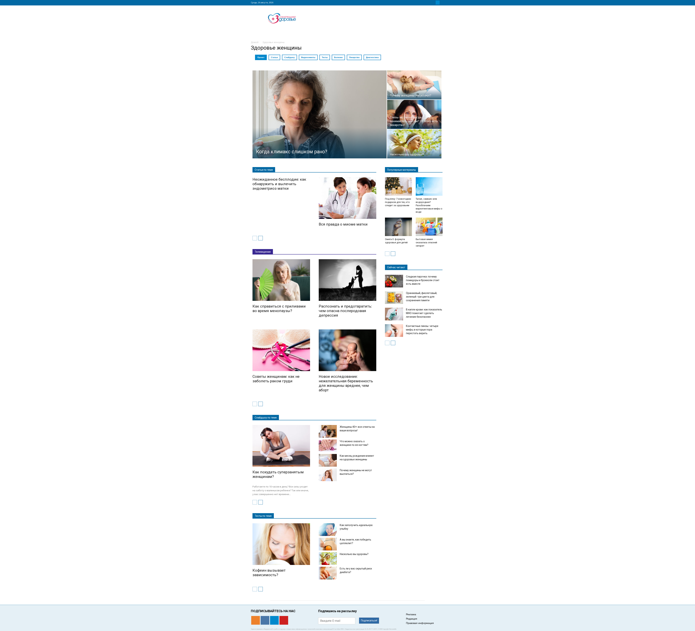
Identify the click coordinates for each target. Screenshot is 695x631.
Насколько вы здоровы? (354, 554)
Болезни (338, 57)
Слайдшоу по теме (266, 417)
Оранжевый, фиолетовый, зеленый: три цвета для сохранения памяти (421, 297)
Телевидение (263, 251)
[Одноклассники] (429, 3)
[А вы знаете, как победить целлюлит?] (328, 544)
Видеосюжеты (308, 57)
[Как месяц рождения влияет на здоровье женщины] (328, 460)
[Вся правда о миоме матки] (347, 198)
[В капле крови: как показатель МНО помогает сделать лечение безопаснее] (394, 314)
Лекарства (354, 57)
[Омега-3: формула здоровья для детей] (398, 227)
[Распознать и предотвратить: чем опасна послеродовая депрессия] (347, 280)
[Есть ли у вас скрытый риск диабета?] (328, 573)
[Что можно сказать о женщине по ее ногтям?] (328, 445)
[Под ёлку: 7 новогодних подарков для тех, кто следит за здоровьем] (398, 186)
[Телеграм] (438, 3)
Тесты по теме (263, 515)
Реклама (411, 614)
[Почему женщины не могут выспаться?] (328, 474)
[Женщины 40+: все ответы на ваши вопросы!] (328, 431)
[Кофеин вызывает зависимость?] (281, 544)
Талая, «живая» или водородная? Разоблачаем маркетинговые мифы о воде (429, 205)
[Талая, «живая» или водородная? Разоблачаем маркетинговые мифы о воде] (429, 186)
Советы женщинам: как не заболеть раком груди (276, 378)
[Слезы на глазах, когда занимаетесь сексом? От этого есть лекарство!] (414, 118)
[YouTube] (442, 3)
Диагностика (372, 57)
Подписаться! (369, 620)
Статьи (274, 57)
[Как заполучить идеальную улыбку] (328, 529)
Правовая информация (420, 623)
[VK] (433, 3)
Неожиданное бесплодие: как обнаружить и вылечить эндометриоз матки (279, 184)
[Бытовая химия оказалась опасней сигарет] (429, 227)
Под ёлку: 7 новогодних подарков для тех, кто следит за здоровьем (398, 202)
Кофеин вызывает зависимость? (269, 572)
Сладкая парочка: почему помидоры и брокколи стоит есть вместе (422, 280)
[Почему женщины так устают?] (414, 83)
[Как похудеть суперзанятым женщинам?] (281, 446)
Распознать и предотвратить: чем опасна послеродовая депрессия (345, 310)
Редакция (411, 618)
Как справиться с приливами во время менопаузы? (279, 308)
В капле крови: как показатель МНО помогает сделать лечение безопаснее (424, 313)
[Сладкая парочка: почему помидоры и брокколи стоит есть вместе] (394, 281)
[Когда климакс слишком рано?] (319, 114)
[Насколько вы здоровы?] (414, 142)
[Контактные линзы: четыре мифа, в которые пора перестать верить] (394, 330)
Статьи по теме (264, 169)
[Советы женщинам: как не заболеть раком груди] (281, 350)
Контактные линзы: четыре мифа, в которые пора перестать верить (422, 330)
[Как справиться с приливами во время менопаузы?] (281, 280)
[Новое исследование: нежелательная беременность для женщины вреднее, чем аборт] (347, 350)
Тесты (325, 57)
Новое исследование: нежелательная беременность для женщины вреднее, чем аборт (346, 383)
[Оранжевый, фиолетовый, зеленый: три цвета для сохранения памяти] (394, 297)
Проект (260, 57)
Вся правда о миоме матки (343, 224)
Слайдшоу (289, 57)
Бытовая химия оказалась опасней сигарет (426, 242)
